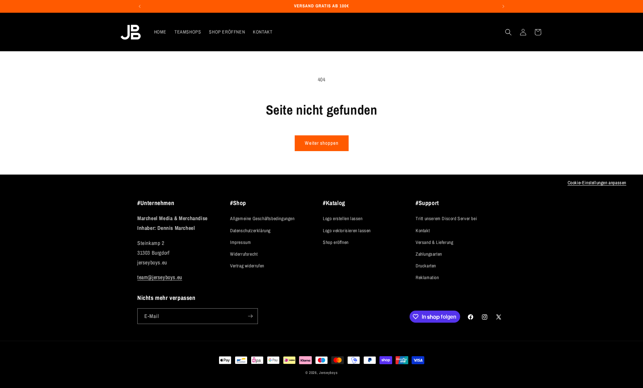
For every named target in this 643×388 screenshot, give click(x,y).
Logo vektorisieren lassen (347, 231)
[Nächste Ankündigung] (503, 6)
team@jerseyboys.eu (159, 277)
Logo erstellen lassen (343, 218)
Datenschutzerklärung (250, 231)
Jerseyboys (328, 372)
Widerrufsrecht (244, 254)
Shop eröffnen (336, 242)
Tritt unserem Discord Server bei (446, 218)
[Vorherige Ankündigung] (139, 6)
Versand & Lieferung (434, 242)
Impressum (240, 242)
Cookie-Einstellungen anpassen (597, 183)
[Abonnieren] (250, 316)
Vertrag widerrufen (247, 266)
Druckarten (426, 266)
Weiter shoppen (322, 142)
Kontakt (423, 231)
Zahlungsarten (429, 254)
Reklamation (427, 277)
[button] (508, 32)
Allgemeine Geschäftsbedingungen (262, 218)
